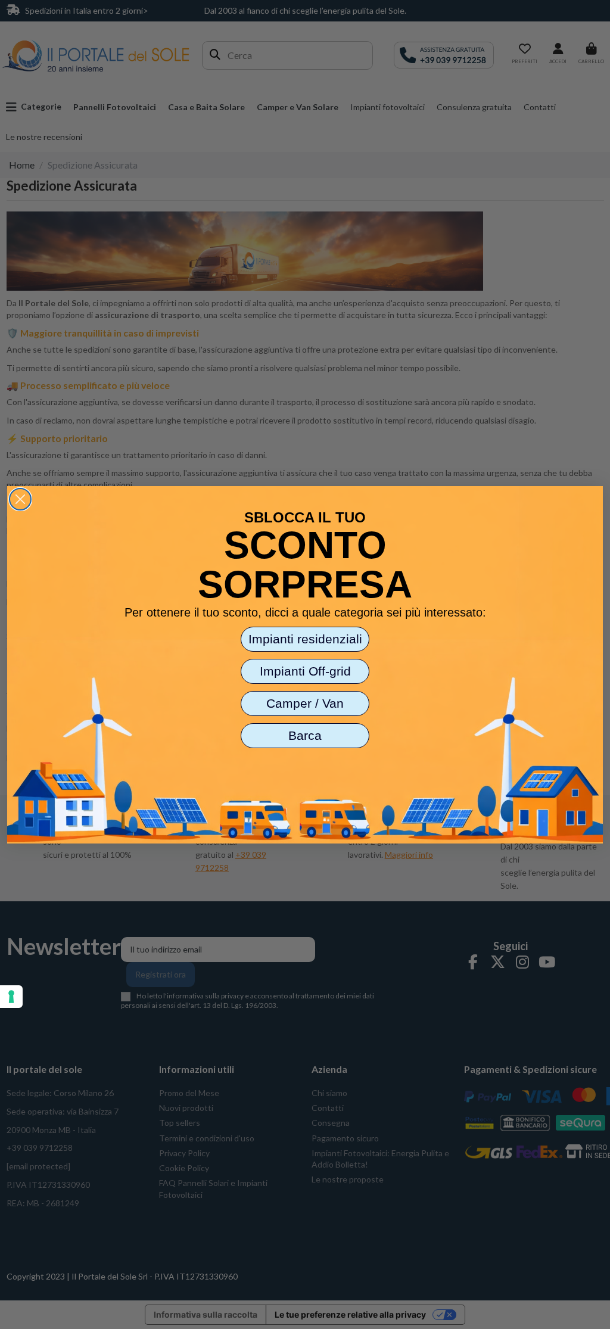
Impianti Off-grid (305, 671)
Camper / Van (305, 703)
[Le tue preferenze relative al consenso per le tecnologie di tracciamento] (11, 996)
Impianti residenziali (305, 639)
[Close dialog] (20, 499)
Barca (305, 735)
